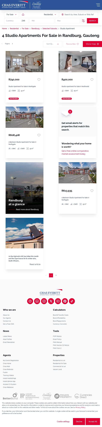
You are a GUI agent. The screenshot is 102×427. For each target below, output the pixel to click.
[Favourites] (38, 79)
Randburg (35, 29)
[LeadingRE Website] (46, 396)
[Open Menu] (98, 5)
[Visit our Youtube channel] (58, 301)
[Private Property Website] (63, 396)
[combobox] (74, 15)
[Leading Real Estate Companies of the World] (36, 4)
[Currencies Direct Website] (83, 396)
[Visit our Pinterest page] (65, 301)
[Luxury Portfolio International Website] (30, 396)
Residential (14, 29)
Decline (79, 422)
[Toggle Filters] (83, 20)
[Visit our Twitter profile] (51, 301)
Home (4, 29)
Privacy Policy (80, 407)
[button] (40, 64)
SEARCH (92, 21)
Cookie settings (63, 422)
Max (59, 21)
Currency (10, 21)
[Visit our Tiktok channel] (72, 301)
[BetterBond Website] (10, 396)
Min (33, 21)
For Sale (25, 29)
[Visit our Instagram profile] (44, 301)
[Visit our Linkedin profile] (37, 301)
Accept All (93, 422)
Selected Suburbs (50, 29)
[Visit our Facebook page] (30, 301)
